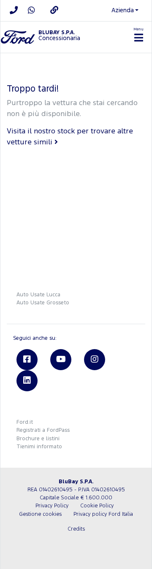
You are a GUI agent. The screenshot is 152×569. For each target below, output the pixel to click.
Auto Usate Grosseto (42, 303)
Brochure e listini (38, 438)
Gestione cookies (40, 514)
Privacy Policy (51, 506)
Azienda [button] (122, 10)
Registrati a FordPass (43, 430)
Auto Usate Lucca (38, 295)
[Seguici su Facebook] (27, 359)
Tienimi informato (39, 446)
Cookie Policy (97, 506)
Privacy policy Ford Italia (103, 514)
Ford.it (24, 422)
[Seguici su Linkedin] (27, 380)
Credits (76, 529)
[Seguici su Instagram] (94, 359)
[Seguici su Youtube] (60, 359)
